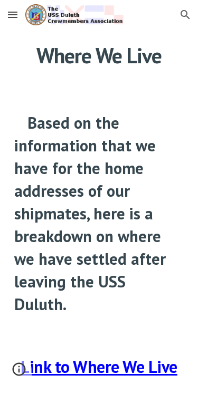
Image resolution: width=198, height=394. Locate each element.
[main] (99, 55)
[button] (12, 14)
